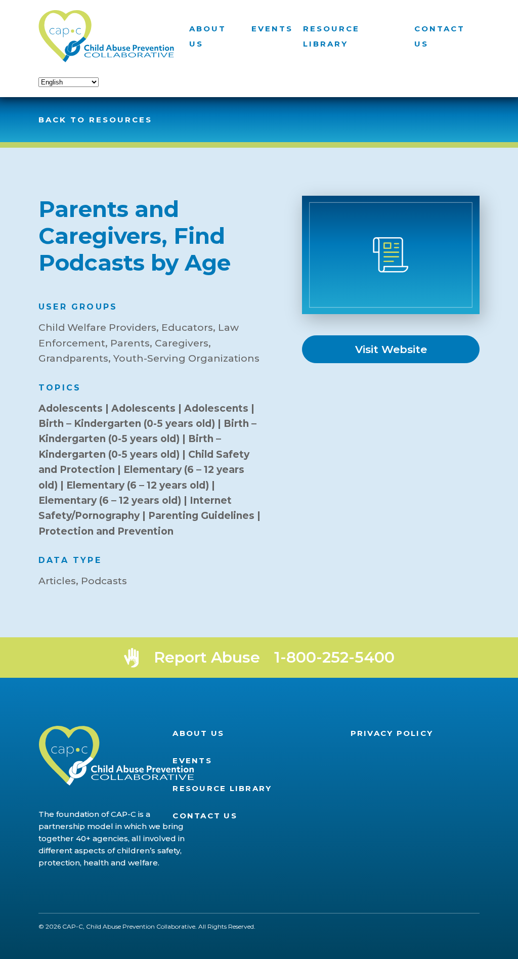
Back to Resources (95, 119)
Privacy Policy (392, 733)
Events (272, 28)
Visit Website (391, 349)
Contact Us (204, 815)
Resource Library (222, 788)
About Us (198, 733)
